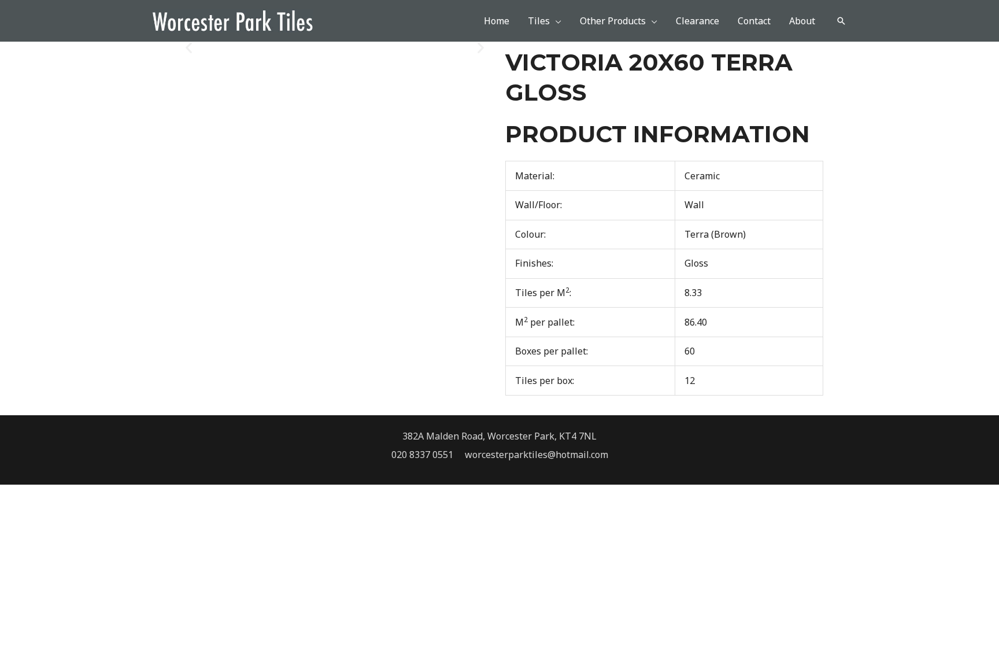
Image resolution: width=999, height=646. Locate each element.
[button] (841, 21)
